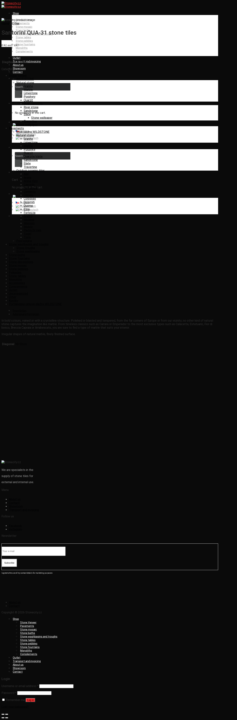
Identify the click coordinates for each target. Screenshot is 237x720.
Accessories (17, 283)
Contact (18, 72)
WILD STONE (25, 79)
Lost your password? (15, 707)
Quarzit (28, 100)
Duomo (28, 205)
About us (18, 64)
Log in (30, 700)
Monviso (29, 223)
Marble (28, 89)
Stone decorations (21, 262)
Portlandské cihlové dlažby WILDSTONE (35, 304)
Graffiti (28, 216)
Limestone (31, 93)
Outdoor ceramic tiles (30, 170)
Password (8, 693)
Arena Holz (31, 181)
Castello (29, 184)
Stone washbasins (28, 251)
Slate (27, 114)
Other (15, 23)
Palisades (15, 272)
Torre (27, 237)
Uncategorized (18, 293)
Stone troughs (25, 248)
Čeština (24, 202)
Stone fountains (25, 44)
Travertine (30, 121)
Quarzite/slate (33, 103)
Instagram (15, 529)
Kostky (13, 300)
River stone (31, 107)
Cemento (30, 191)
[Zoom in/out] (6, 714)
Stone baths (17, 255)
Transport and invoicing (27, 61)
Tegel (27, 234)
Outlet (16, 57)
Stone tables (23, 37)
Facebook (15, 526)
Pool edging (24, 241)
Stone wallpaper (41, 118)
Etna (27, 209)
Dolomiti (29, 202)
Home (5, 23)
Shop (16, 13)
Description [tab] (19, 310)
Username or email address (20, 686)
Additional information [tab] (26, 314)
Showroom (19, 68)
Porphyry (29, 96)
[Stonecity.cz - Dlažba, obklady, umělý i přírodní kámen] (11, 5)
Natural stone (25, 82)
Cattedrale (31, 188)
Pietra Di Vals (32, 230)
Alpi (26, 174)
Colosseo (30, 198)
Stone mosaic (24, 26)
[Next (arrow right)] (6, 717)
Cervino (28, 195)
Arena (27, 177)
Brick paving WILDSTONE (32, 132)
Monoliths (22, 47)
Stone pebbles (24, 40)
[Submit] (18, 94)
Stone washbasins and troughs (29, 244)
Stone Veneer (18, 75)
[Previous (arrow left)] (2, 717)
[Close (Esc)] (2, 714)
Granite (28, 86)
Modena (29, 219)
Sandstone (31, 111)
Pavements (23, 23)
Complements (24, 51)
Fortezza (29, 212)
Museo (28, 227)
